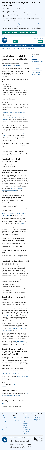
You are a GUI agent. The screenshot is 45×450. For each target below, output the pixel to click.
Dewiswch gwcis (6, 34)
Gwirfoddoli (26, 431)
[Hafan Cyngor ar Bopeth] (5, 40)
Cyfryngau (25, 427)
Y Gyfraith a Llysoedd (10, 48)
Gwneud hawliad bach (37, 61)
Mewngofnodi (40, 38)
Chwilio (14, 422)
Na (6, 403)
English (34, 38)
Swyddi (25, 433)
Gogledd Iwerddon (12, 65)
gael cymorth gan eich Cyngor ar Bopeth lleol (14, 112)
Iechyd (3, 431)
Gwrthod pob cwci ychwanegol (28, 32)
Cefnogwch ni (26, 419)
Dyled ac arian (17, 45)
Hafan (3, 48)
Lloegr (5, 65)
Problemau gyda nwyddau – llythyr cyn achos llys (37, 74)
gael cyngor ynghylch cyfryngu (9, 145)
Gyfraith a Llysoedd (6, 427)
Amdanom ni (26, 415)
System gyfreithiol (20, 48)
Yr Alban (18, 65)
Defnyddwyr (24, 45)
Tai (29, 45)
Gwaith (11, 45)
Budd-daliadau (5, 45)
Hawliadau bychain (30, 48)
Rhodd (16, 41)
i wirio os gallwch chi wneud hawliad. (16, 256)
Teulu (32, 45)
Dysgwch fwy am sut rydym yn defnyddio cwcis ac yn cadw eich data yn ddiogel (21, 24)
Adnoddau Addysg (17, 420)
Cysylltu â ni (26, 417)
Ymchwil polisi (26, 429)
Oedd (3, 403)
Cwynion (25, 425)
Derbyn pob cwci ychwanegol (10, 32)
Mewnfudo (4, 429)
